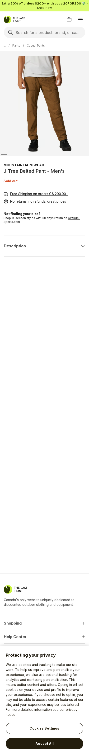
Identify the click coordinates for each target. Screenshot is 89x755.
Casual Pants (36, 45)
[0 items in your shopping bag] (69, 19)
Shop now (44, 8)
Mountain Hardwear (24, 165)
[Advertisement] (44, 339)
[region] (44, 700)
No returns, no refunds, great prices (38, 201)
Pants (16, 45)
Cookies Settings (44, 728)
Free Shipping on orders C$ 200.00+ (39, 194)
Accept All (44, 743)
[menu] (80, 19)
